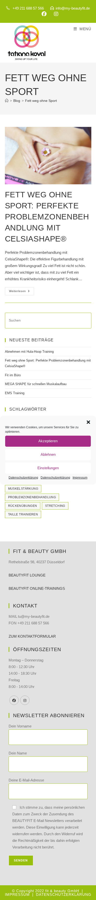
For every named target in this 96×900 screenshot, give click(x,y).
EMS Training (14, 393)
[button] (88, 422)
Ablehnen (48, 454)
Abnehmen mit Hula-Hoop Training (29, 351)
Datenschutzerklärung (23, 477)
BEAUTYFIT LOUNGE (27, 575)
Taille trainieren (23, 514)
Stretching (55, 506)
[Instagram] (25, 700)
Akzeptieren (48, 441)
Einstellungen (48, 468)
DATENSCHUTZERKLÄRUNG (63, 894)
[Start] (6, 101)
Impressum (80, 477)
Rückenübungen (22, 506)
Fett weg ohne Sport (41, 101)
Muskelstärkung (23, 488)
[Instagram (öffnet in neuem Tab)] (54, 14)
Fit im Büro (13, 375)
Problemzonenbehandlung (32, 497)
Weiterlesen (21, 292)
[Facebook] (14, 700)
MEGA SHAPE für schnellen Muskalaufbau (35, 384)
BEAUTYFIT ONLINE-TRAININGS (37, 588)
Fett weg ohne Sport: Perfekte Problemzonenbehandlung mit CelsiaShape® (47, 216)
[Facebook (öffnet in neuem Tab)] (44, 14)
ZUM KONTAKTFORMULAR (32, 636)
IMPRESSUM (18, 894)
